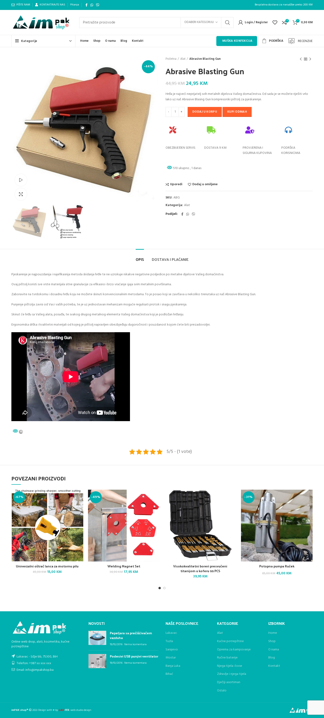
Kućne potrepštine (230, 641)
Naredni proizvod (310, 59)
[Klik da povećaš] (21, 194)
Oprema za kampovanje (234, 649)
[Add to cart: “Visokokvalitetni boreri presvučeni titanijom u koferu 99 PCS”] (221, 508)
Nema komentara (135, 644)
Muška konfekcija (237, 40)
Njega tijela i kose (229, 666)
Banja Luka (173, 666)
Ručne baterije (227, 657)
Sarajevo (172, 649)
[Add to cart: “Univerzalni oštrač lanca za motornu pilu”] (68, 508)
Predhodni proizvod (300, 59)
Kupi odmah (237, 111)
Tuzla (169, 641)
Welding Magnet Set (123, 566)
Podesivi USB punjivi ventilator (134, 656)
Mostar (171, 657)
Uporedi (176, 184)
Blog (271, 657)
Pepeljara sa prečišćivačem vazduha (131, 635)
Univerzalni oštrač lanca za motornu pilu (47, 566)
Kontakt (274, 666)
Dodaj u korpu (204, 111)
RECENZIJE (305, 41)
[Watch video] (21, 180)
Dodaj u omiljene (205, 184)
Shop (272, 641)
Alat (182, 59)
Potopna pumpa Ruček (276, 566)
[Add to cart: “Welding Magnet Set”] (144, 508)
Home (272, 633)
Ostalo (222, 690)
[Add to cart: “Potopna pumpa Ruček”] (297, 508)
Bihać (169, 674)
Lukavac (171, 633)
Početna (171, 59)
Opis (140, 259)
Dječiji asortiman (228, 682)
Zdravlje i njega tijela (231, 674)
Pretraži (227, 22)
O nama (273, 649)
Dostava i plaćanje (170, 259)
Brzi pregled (74, 518)
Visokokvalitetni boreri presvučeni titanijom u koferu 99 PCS (200, 568)
